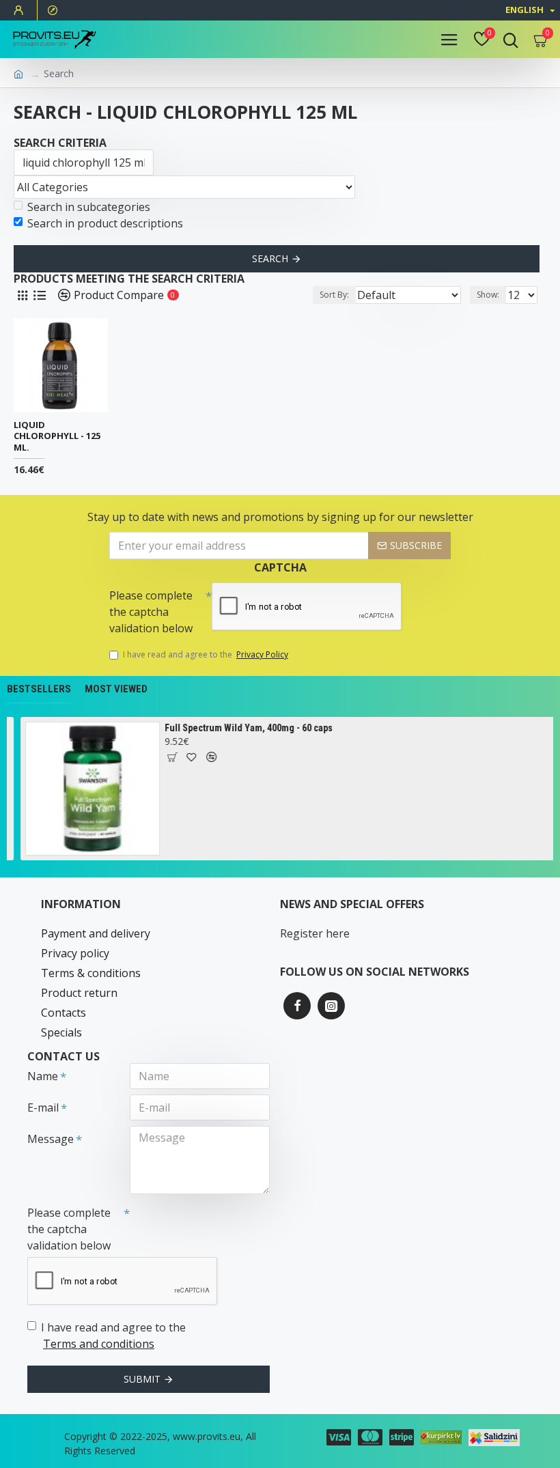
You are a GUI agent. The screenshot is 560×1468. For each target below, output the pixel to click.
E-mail (43, 1107)
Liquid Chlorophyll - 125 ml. (57, 436)
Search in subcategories (88, 206)
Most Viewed (116, 689)
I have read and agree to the (205, 654)
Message (50, 1138)
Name (42, 1076)
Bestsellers (39, 689)
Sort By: (334, 294)
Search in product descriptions (105, 223)
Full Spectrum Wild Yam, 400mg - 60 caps (247, 727)
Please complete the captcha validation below (151, 612)
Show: (488, 294)
